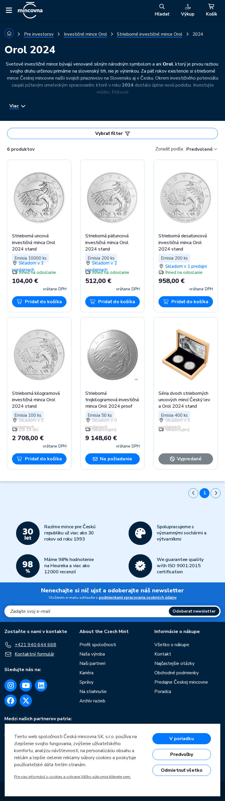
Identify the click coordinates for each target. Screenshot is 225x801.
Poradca (162, 691)
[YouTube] (26, 685)
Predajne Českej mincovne (181, 682)
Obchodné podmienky (176, 673)
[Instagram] (10, 685)
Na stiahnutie (93, 691)
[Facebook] (10, 700)
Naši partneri (92, 663)
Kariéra (86, 673)
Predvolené (199, 149)
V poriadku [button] (181, 738)
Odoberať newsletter (194, 611)
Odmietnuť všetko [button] (182, 770)
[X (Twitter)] (26, 700)
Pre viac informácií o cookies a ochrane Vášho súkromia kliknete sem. (72, 776)
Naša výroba (92, 654)
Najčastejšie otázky (174, 663)
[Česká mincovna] (30, 10)
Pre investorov (39, 34)
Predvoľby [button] (181, 754)
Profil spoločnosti (97, 645)
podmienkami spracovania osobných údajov (138, 597)
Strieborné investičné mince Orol (149, 34)
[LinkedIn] (41, 685)
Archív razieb (92, 701)
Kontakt (162, 654)
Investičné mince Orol (85, 34)
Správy (86, 682)
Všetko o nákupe (171, 645)
